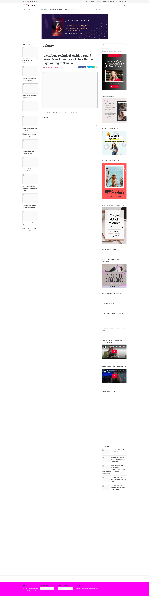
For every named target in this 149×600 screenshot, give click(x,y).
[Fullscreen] (124, 357)
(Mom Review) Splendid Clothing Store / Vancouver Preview (30, 188)
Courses (81, 5)
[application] (114, 352)
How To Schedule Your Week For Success (118, 451)
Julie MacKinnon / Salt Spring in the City (28, 152)
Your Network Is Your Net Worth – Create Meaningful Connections (118, 459)
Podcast (98, 1)
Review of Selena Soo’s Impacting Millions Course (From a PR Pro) (118, 487)
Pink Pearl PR (26, 588)
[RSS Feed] (32, 1)
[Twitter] (25, 1)
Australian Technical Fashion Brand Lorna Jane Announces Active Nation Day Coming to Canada (68, 59)
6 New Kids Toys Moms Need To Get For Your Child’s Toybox (30, 60)
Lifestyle (96, 5)
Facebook (83, 67)
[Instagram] (36, 1)
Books (88, 5)
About (87, 1)
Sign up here (78, 590)
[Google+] (28, 1)
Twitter (90, 67)
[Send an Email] (30, 1)
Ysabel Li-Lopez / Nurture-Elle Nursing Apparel (29, 79)
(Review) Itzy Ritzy (27, 113)
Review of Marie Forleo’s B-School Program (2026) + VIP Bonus (118, 479)
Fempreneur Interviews (46, 5)
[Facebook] (23, 1)
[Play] (106, 357)
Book (92, 1)
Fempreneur (27, 598)
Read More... (47, 117)
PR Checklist (113, 1)
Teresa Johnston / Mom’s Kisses (29, 224)
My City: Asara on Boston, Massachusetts (29, 96)
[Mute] (121, 357)
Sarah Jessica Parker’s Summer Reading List (28, 170)
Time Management (70, 5)
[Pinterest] (34, 1)
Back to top (123, 598)
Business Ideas (59, 5)
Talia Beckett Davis (51, 67)
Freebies (104, 5)
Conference (105, 1)
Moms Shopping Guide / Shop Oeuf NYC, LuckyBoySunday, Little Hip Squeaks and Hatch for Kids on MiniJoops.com (114, 469)
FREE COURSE (122, 1)
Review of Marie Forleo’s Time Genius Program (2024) (54, 9)
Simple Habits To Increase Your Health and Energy (29, 206)
